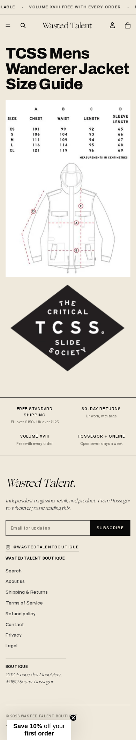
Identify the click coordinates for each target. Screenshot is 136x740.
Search (14, 570)
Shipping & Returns (27, 592)
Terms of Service (24, 603)
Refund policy (20, 613)
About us (15, 581)
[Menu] (8, 26)
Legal (11, 645)
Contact (15, 624)
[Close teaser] (73, 717)
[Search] (23, 25)
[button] (39, 730)
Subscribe (110, 528)
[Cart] (127, 25)
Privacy (13, 635)
